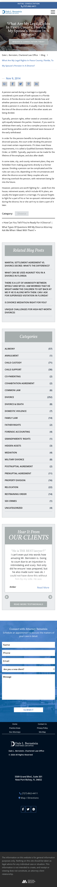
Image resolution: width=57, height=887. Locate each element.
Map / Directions (30, 797)
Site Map (42, 732)
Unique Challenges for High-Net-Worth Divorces (28, 311)
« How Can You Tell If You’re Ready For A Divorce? (26, 222)
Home (14, 724)
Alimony (28, 348)
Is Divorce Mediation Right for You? (26, 302)
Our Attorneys (14, 732)
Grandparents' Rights (28, 438)
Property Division (28, 480)
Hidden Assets (28, 445)
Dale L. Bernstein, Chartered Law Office (20, 55)
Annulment (28, 355)
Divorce (28, 397)
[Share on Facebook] (12, 84)
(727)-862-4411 (29, 6)
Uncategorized (28, 507)
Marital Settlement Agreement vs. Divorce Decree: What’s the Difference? (27, 264)
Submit (28, 709)
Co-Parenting (28, 376)
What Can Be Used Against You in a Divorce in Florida (25, 274)
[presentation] (7, 597)
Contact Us (42, 724)
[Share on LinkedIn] (36, 84)
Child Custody (28, 362)
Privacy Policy (42, 728)
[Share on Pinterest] (28, 84)
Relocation (28, 487)
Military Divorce (28, 459)
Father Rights (28, 424)
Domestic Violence (28, 411)
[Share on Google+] (4, 84)
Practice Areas (14, 728)
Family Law (28, 418)
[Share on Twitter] (20, 84)
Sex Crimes (28, 501)
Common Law (28, 390)
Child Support (28, 369)
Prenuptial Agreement (28, 473)
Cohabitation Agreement (28, 383)
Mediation (28, 452)
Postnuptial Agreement (28, 466)
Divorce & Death (28, 404)
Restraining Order (28, 494)
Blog (43, 55)
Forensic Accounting (28, 431)
